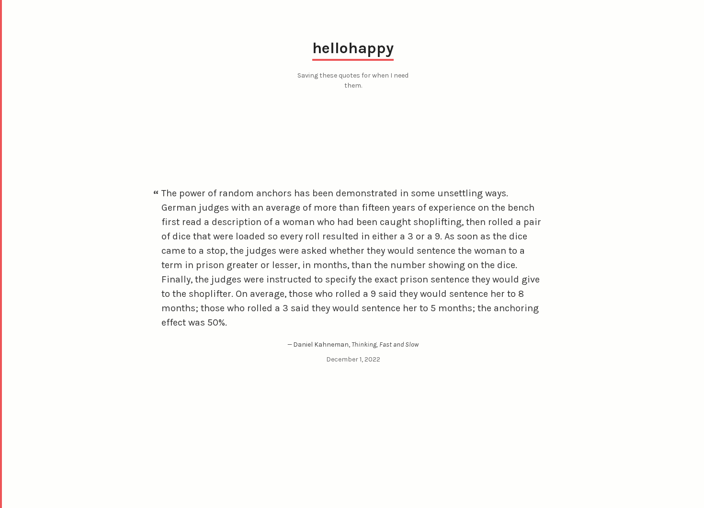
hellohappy (353, 48)
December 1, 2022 (353, 359)
